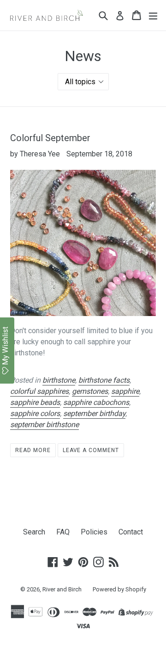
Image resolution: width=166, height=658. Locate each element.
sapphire (125, 391)
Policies (94, 532)
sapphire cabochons (96, 402)
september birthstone (44, 424)
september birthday (94, 413)
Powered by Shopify (119, 589)
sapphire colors (35, 413)
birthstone (58, 380)
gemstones (90, 391)
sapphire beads (35, 402)
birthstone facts (104, 380)
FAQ (63, 532)
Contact (131, 532)
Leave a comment (91, 450)
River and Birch (62, 589)
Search (34, 532)
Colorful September (50, 137)
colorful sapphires (39, 391)
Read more (33, 450)
